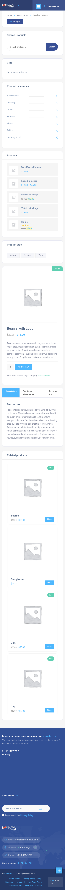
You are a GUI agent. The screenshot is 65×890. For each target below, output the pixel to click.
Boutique (9, 882)
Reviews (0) (53, 392)
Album (13, 255)
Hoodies (11, 116)
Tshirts (10, 130)
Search (52, 47)
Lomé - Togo (24, 847)
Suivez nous (8, 795)
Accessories (22, 15)
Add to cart (23, 367)
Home (9, 15)
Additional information (28, 392)
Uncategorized (14, 137)
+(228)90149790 (24, 855)
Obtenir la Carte (15, 885)
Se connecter (53, 6)
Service (38, 885)
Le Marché (20, 882)
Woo (41, 255)
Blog (39, 879)
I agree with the (19, 815)
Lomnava (8, 874)
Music (10, 123)
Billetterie (29, 885)
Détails (49, 519)
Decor (10, 109)
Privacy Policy (26, 815)
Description (10, 391)
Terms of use (14, 879)
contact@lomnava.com (26, 839)
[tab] (11, 392)
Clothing (11, 102)
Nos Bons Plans (35, 882)
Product (27, 255)
